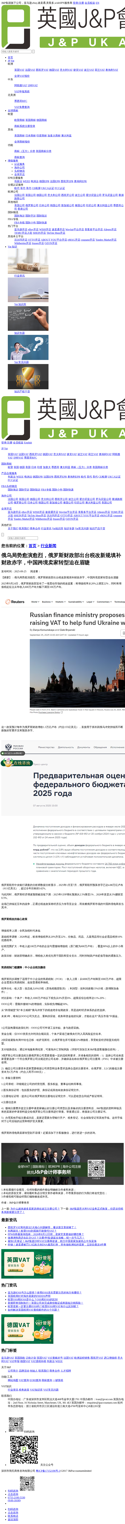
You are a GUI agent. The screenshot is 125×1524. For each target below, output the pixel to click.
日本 (33, 467)
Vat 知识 (12, 246)
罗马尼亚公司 (110, 195)
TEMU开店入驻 (23, 232)
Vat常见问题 (82, 528)
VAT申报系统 (22, 91)
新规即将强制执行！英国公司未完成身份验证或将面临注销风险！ (45, 1303)
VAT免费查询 (22, 107)
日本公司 (44, 205)
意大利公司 (54, 195)
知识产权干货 (22, 391)
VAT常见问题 (51, 1389)
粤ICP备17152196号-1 (48, 1470)
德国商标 (41, 120)
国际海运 (19, 215)
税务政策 (24, 1389)
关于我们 (13, 528)
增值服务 (13, 160)
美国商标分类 (43, 151)
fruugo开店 (38, 243)
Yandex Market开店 (106, 239)
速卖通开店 (58, 229)
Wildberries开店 (22, 243)
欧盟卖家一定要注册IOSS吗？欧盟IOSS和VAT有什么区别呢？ (43, 1306)
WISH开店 (45, 229)
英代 (22, 188)
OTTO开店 (34, 239)
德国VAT (54, 69)
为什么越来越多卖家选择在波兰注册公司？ (35, 1208)
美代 (28, 188)
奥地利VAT (111, 69)
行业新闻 (48, 546)
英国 (16, 467)
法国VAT (30, 69)
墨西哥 (55, 467)
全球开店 (19, 174)
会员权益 (90, 2)
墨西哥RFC (20, 101)
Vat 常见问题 (21, 362)
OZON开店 (51, 243)
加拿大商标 (54, 135)
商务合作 (35, 528)
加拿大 (47, 467)
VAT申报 (14, 1361)
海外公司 (19, 167)
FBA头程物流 (9, 486)
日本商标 (30, 135)
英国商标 (30, 120)
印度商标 (41, 135)
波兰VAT (89, 69)
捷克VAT (78, 69)
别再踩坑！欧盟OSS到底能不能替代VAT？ (32, 1230)
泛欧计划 (31, 1357)
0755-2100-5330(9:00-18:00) (16, 1499)
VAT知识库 (36, 1389)
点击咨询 (13, 1494)
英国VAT (19, 69)
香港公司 (23, 208)
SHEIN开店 (39, 232)
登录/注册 (78, 2)
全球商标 (13, 110)
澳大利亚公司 (105, 205)
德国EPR (44, 181)
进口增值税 (110, 1357)
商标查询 (19, 157)
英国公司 (30, 195)
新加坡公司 (67, 205)
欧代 (17, 188)
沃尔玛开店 (20, 239)
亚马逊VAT (7, 1357)
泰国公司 (80, 205)
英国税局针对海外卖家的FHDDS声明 (29, 1296)
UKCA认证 (47, 188)
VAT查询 (24, 1380)
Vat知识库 (57, 528)
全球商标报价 (22, 141)
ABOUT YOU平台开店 (54, 239)
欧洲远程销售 (82, 1357)
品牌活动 (24, 1370)
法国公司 (19, 195)
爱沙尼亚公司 (94, 195)
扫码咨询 (13, 1490)
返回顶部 (13, 1519)
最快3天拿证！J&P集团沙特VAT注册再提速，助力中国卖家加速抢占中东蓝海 (52, 1241)
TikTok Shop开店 (56, 232)
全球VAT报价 (22, 76)
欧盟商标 (19, 120)
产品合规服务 (9, 473)
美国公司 (19, 205)
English (28, 442)
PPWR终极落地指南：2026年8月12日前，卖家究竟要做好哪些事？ (46, 1234)
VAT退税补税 (38, 1361)
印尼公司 (91, 205)
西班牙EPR (67, 181)
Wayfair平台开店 (74, 229)
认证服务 (19, 164)
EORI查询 (35, 1380)
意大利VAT (66, 69)
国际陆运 (41, 215)
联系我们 (24, 528)
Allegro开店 (110, 229)
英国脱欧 (20, 1357)
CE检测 (36, 188)
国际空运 (30, 215)
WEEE (26, 181)
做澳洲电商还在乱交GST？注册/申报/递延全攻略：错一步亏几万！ (46, 1237)
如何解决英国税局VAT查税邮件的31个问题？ (34, 1309)
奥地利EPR (80, 181)
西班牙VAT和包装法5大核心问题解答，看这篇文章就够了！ (42, 1227)
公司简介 (13, 1370)
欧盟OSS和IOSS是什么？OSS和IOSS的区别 (33, 1299)
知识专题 (19, 333)
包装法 (18, 181)
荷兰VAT (100, 69)
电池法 (35, 181)
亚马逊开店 (20, 229)
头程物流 (19, 171)
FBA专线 (19, 222)
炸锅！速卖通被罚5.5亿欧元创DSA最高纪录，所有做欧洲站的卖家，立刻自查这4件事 (57, 1244)
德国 (22, 467)
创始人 (34, 1370)
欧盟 (10, 467)
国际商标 (6, 463)
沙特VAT (33, 85)
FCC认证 (60, 188)
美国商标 (19, 135)
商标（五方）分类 (24, 151)
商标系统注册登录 (24, 126)
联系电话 (13, 1516)
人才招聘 (66, 1370)
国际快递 (41, 222)
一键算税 (58, 1380)
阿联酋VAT (20, 85)
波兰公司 (80, 195)
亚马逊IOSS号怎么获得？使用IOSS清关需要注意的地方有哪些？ (45, 1292)
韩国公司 (55, 205)
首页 (10, 57)
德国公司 (41, 195)
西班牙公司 (67, 195)
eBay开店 (33, 229)
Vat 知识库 (20, 304)
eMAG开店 (74, 239)
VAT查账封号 (55, 1357)
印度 (39, 467)
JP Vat (11, 60)
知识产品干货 (97, 528)
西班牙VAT (42, 69)
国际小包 (30, 222)
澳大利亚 (66, 135)
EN (97, 2)
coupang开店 (88, 239)
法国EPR (55, 181)
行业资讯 (19, 275)
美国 (28, 467)
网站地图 (13, 1380)
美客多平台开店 (94, 229)
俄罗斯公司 (31, 205)
